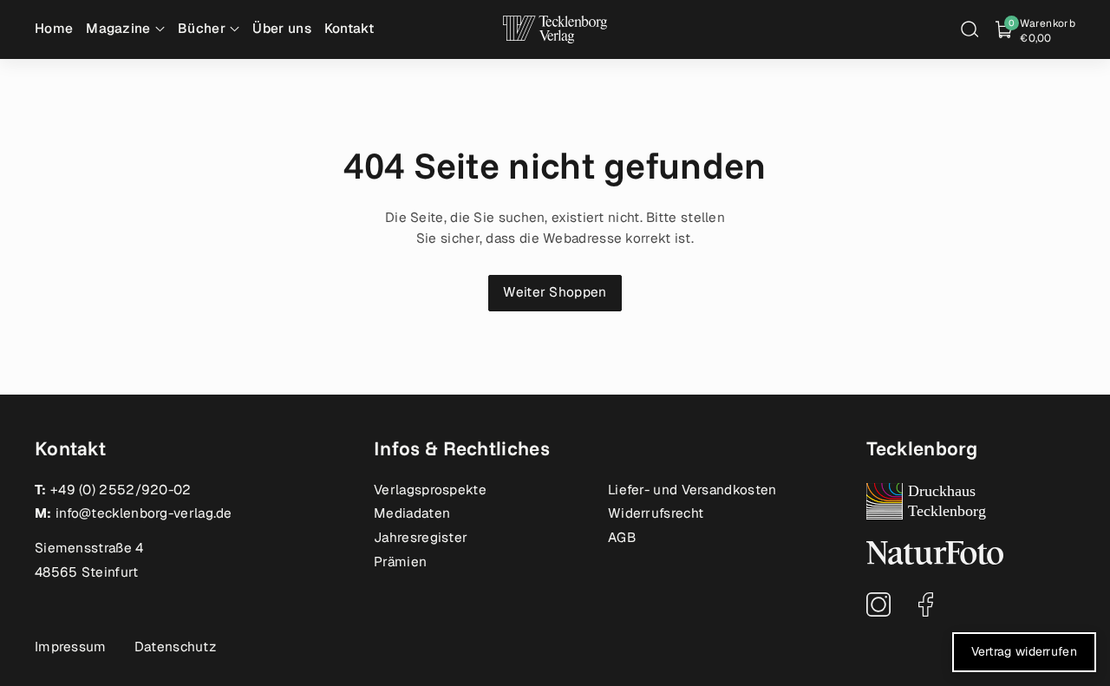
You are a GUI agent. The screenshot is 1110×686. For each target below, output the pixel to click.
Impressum (71, 647)
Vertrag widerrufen (1024, 651)
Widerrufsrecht (655, 513)
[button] (969, 29)
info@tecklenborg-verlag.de (144, 513)
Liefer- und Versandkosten (692, 490)
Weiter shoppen (554, 292)
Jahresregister (420, 537)
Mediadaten (412, 513)
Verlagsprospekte (430, 490)
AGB (622, 537)
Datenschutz (175, 647)
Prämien (400, 562)
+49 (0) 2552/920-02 (121, 490)
